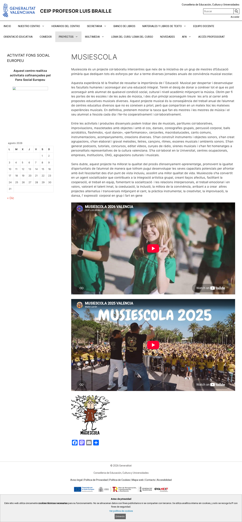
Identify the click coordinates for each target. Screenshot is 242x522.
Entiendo (120, 516)
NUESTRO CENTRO (29, 26)
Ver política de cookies (121, 511)
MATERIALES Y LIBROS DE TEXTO (162, 26)
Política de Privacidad (96, 479)
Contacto (150, 479)
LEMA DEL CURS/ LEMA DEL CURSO (132, 36)
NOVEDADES (167, 36)
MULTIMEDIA (92, 36)
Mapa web (137, 479)
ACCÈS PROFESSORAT (211, 36)
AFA (184, 36)
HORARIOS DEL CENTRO (66, 26)
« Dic (10, 198)
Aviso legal (76, 479)
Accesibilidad (164, 479)
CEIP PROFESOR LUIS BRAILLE (76, 11)
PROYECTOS (66, 36)
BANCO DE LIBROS (124, 26)
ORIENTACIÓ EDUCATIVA (18, 36)
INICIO (7, 26)
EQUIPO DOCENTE (203, 26)
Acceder (235, 17)
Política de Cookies (119, 479)
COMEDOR (46, 36)
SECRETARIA (94, 26)
